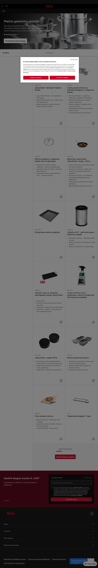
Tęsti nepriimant (74, 59)
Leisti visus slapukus (62, 77)
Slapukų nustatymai (35, 77)
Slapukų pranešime (62, 71)
